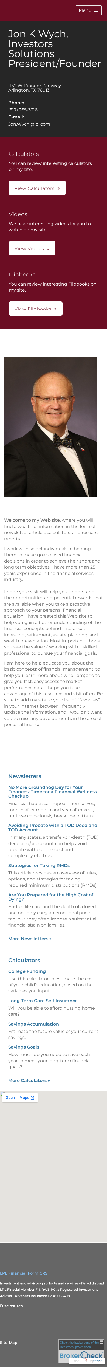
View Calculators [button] (35, 188)
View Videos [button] (29, 248)
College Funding (27, 971)
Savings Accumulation (33, 1024)
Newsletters (24, 776)
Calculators (24, 960)
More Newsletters (30, 938)
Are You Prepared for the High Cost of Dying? (50, 897)
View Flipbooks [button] (33, 309)
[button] (89, 10)
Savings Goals (23, 1047)
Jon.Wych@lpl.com (29, 124)
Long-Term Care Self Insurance (43, 1000)
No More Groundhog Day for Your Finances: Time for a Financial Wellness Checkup (52, 792)
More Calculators (29, 1080)
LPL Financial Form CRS (23, 1273)
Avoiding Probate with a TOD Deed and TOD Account (52, 827)
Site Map (9, 1342)
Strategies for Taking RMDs (39, 865)
